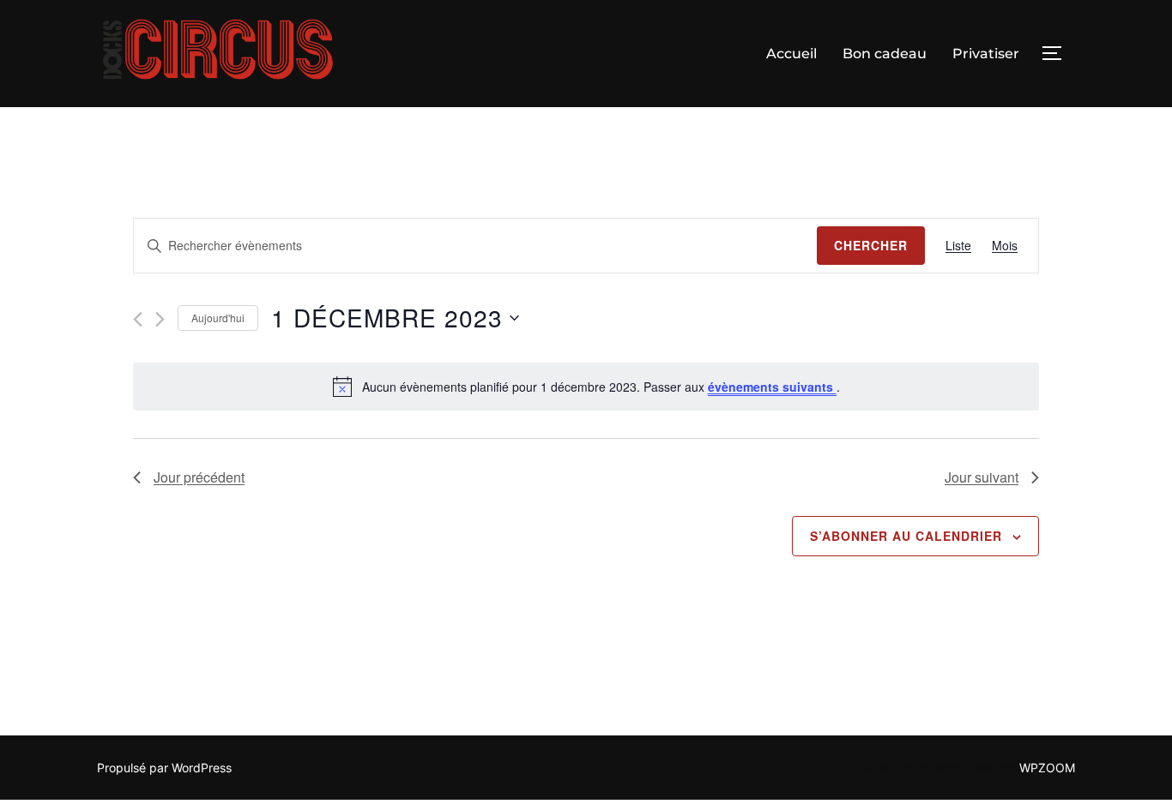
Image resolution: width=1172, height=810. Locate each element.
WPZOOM (1047, 767)
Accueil (791, 53)
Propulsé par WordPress (164, 767)
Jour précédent (199, 477)
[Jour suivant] (160, 319)
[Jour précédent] (137, 319)
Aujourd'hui (218, 317)
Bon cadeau (885, 53)
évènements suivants (772, 386)
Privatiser (985, 53)
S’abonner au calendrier (906, 535)
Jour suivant (981, 477)
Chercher (871, 245)
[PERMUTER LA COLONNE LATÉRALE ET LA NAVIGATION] (1058, 53)
